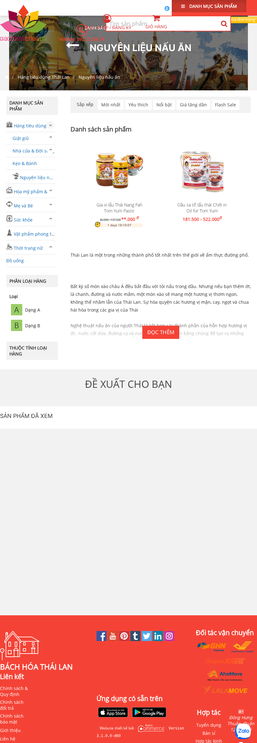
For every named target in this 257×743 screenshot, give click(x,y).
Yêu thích (138, 105)
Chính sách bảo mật (12, 719)
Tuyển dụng (208, 725)
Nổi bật (164, 105)
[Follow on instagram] (169, 639)
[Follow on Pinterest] (124, 639)
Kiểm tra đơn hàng (238, 20)
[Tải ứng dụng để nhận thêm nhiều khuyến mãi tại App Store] (113, 713)
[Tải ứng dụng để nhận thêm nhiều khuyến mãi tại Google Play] (149, 713)
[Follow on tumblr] (136, 639)
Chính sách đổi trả (12, 705)
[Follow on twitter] (147, 639)
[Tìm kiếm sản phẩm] (224, 23)
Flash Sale (225, 105)
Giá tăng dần (193, 105)
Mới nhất (110, 105)
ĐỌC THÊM (160, 332)
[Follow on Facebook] (102, 639)
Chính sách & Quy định (14, 691)
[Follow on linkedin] (158, 639)
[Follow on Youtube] (113, 639)
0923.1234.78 (90, 39)
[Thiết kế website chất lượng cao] (149, 728)
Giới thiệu (10, 730)
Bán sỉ (208, 733)
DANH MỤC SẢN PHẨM (212, 6)
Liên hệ (7, 739)
